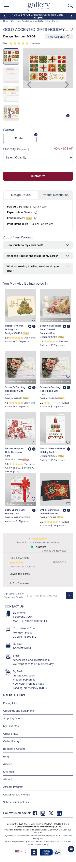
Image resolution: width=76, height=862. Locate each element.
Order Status (10, 733)
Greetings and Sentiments (18, 710)
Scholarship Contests (16, 802)
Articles (7, 764)
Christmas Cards (19, 21)
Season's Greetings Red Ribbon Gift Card (16, 390)
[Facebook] (36, 813)
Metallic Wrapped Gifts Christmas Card (14, 452)
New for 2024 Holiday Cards (44, 21)
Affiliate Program (13, 787)
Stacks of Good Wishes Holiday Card (52, 450)
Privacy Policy (46, 835)
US (21, 851)
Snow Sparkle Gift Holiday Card (15, 511)
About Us (9, 779)
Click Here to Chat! (24, 628)
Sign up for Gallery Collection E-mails (13, 595)
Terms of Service (35, 844)
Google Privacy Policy (57, 841)
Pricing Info (10, 703)
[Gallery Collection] (39, 6)
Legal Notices (10, 835)
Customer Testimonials (16, 794)
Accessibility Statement (28, 835)
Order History (11, 741)
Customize (38, 176)
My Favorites (11, 726)
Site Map (8, 772)
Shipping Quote (12, 718)
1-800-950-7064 (22, 617)
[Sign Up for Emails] (69, 595)
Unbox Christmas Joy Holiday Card (49, 511)
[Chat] (71, 849)
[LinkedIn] (59, 813)
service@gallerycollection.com (31, 660)
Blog (6, 756)
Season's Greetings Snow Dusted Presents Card (50, 329)
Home (6, 21)
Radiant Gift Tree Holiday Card (14, 327)
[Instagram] (45, 813)
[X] (53, 813)
